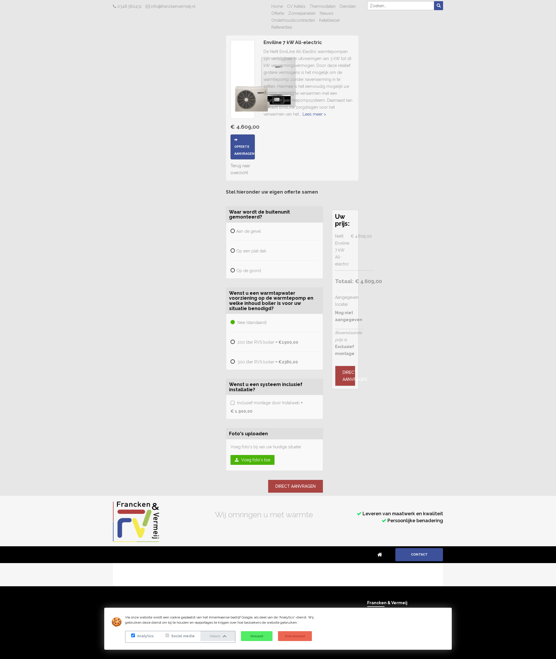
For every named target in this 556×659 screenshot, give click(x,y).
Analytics (145, 636)
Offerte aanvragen (244, 150)
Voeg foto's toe (255, 460)
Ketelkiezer (329, 20)
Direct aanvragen (295, 486)
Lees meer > (314, 114)
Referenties (281, 27)
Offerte (277, 13)
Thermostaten (323, 6)
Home (277, 6)
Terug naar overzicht (240, 169)
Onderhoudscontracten (293, 20)
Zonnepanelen (302, 13)
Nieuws (326, 13)
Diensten (348, 6)
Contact (419, 554)
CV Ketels (296, 6)
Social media (182, 636)
